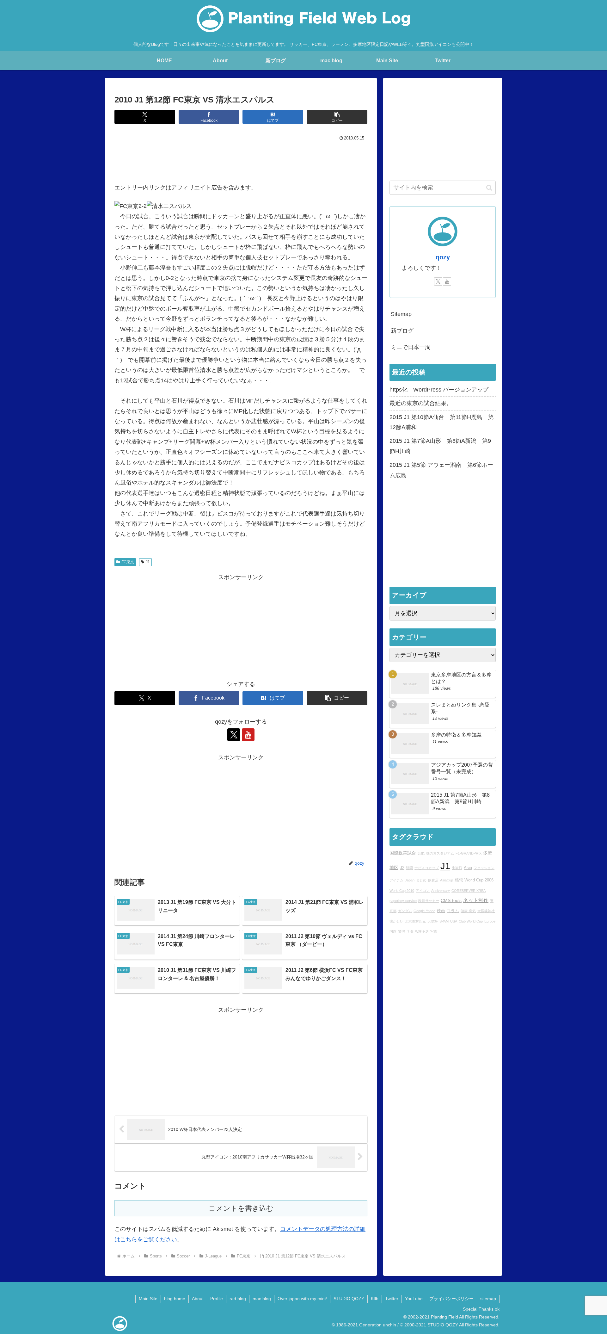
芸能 (421, 853)
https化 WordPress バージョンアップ (438, 389)
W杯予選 (422, 932)
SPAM (444, 921)
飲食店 (433, 880)
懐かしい (396, 921)
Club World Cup (471, 921)
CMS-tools (451, 900)
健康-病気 (468, 911)
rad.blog (238, 1298)
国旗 (392, 932)
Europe (489, 921)
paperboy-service (403, 901)
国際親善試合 (402, 852)
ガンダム (405, 911)
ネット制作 (475, 900)
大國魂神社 (486, 911)
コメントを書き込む (241, 1208)
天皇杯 (432, 921)
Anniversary (440, 890)
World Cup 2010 (401, 890)
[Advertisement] (240, 160)
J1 (148, 562)
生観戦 (457, 868)
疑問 (409, 868)
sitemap (488, 1298)
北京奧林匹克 (415, 921)
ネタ (410, 932)
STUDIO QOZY (349, 1298)
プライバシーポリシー (451, 1298)
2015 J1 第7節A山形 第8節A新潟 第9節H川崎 (440, 446)
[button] (337, 117)
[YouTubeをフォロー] (248, 734)
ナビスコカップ (426, 868)
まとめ (421, 880)
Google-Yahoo (424, 911)
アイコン (423, 890)
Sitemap (401, 314)
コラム (453, 911)
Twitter (391, 1298)
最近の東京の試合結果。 (420, 403)
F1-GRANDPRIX (468, 853)
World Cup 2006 (479, 880)
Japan (409, 880)
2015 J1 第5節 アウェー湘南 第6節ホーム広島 (441, 470)
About (198, 1298)
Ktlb (374, 1298)
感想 (459, 880)
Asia (468, 868)
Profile (216, 1298)
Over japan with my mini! (302, 1298)
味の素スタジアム (440, 853)
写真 (433, 932)
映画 (441, 911)
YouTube (414, 1298)
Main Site (148, 1298)
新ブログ (402, 331)
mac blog (262, 1298)
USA (453, 921)
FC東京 (127, 562)
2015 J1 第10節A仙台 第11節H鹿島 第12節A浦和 (441, 422)
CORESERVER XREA (468, 890)
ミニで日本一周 (411, 347)
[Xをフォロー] (233, 734)
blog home (174, 1298)
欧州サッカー (428, 901)
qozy (443, 257)
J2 (402, 868)
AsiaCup (446, 880)
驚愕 (401, 932)
